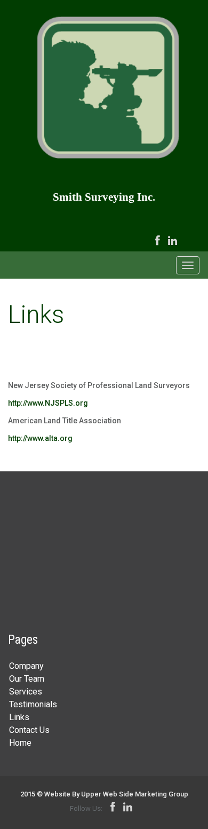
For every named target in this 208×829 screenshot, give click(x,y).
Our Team (26, 679)
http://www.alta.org (40, 438)
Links (19, 717)
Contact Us (29, 730)
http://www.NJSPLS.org (48, 403)
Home (20, 743)
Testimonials (33, 704)
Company (26, 666)
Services (25, 691)
